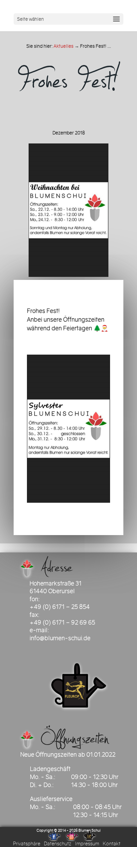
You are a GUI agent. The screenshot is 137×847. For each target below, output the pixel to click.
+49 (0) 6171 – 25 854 (60, 606)
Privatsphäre (26, 844)
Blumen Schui (89, 830)
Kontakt (111, 844)
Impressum (87, 844)
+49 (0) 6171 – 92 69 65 (62, 622)
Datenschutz (57, 844)
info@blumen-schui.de (60, 638)
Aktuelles (63, 46)
